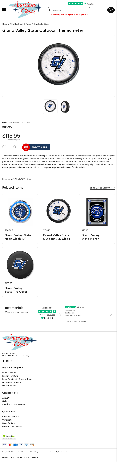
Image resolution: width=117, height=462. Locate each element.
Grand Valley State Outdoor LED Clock (56, 237)
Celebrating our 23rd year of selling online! (69, 14)
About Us (6, 398)
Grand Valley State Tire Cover (16, 290)
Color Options (8, 423)
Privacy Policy (8, 457)
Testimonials (14, 308)
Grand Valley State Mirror (91, 237)
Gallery (5, 401)
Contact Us (7, 420)
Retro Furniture (9, 373)
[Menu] (4, 9)
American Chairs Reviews (13, 404)
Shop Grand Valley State (102, 187)
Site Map (35, 457)
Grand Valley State (41, 24)
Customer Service (10, 417)
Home (5, 24)
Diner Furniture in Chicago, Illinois (17, 379)
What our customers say (17, 312)
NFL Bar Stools (9, 386)
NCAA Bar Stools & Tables (20, 24)
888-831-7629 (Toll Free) (18, 356)
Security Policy (23, 457)
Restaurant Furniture (11, 382)
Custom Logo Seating (12, 426)
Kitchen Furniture (10, 376)
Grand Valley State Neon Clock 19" (18, 237)
